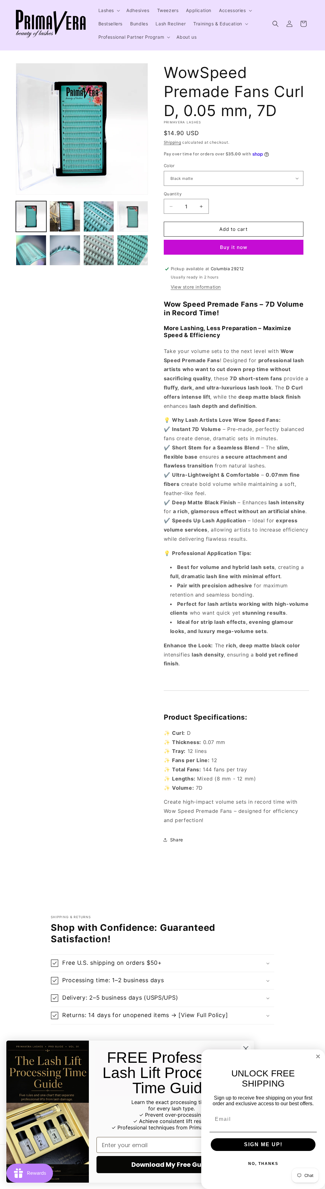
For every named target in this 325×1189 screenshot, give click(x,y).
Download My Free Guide (171, 1164)
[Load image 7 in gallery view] (98, 250)
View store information (196, 287)
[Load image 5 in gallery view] (31, 250)
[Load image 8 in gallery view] (132, 250)
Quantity (173, 193)
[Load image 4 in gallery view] (132, 216)
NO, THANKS (263, 1163)
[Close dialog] (245, 1048)
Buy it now (233, 247)
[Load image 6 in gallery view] (65, 250)
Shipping (172, 142)
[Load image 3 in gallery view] (98, 216)
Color (169, 165)
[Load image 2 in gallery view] (65, 216)
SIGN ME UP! (263, 1144)
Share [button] (176, 839)
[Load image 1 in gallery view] (31, 216)
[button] (109, 10)
